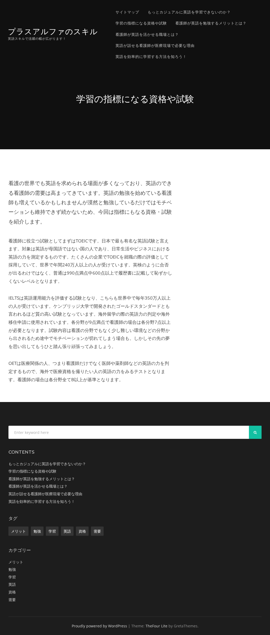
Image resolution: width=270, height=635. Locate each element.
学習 (52, 531)
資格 (82, 531)
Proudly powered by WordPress (99, 625)
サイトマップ (127, 11)
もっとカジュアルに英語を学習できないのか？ (189, 11)
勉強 (37, 531)
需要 (97, 531)
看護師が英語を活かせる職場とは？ (147, 34)
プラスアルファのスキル (53, 31)
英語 (67, 531)
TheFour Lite (156, 625)
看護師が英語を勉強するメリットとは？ (211, 23)
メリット (18, 531)
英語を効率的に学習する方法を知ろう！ (151, 56)
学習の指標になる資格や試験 (141, 23)
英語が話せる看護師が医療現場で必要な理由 (155, 45)
